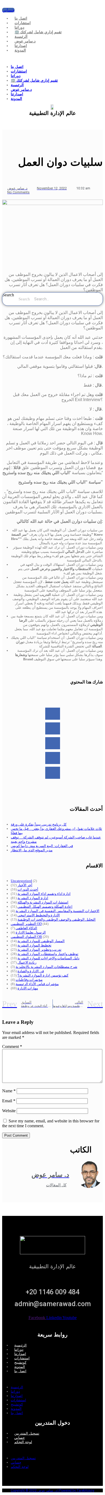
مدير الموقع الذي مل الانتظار (31, 850)
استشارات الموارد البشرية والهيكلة (43, 902)
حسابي (19, 1438)
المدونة (20, 50)
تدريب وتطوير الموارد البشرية (39, 950)
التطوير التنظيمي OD (26, 924)
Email (8, 1100)
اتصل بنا (21, 18)
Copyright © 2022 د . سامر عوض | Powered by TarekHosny (52, 1490)
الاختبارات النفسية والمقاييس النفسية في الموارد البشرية (57, 911)
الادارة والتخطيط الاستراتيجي (39, 915)
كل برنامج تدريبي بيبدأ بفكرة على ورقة (38, 824)
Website (9, 1110)
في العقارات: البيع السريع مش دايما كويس (42, 846)
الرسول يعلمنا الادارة (31, 932)
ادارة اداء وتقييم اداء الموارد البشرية (44, 894)
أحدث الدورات (28, 889)
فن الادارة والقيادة (31, 971)
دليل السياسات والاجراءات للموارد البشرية (48, 958)
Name (9, 1091)
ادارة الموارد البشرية (33, 898)
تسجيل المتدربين (26, 1433)
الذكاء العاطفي (26, 928)
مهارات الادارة (28, 988)
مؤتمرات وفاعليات (29, 980)
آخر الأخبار (25, 885)
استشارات (23, 23)
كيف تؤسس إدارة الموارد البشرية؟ (43, 975)
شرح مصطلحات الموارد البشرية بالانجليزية (46, 967)
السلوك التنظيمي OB (26, 937)
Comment (12, 1046)
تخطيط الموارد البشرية (34, 945)
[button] (52, 58)
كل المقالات (56, 1185)
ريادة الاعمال (27, 962)
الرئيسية (21, 36)
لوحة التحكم (23, 1442)
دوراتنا (19, 27)
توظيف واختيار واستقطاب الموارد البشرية (48, 954)
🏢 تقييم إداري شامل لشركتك (38, 32)
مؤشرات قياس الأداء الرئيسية (37, 984)
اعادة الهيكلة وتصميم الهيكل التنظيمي (45, 907)
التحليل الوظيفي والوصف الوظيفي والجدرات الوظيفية (57, 919)
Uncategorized (21, 881)
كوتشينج (20, 1362)
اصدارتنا (21, 46)
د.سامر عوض (25, 41)
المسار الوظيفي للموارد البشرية (41, 941)
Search (8, 295)
